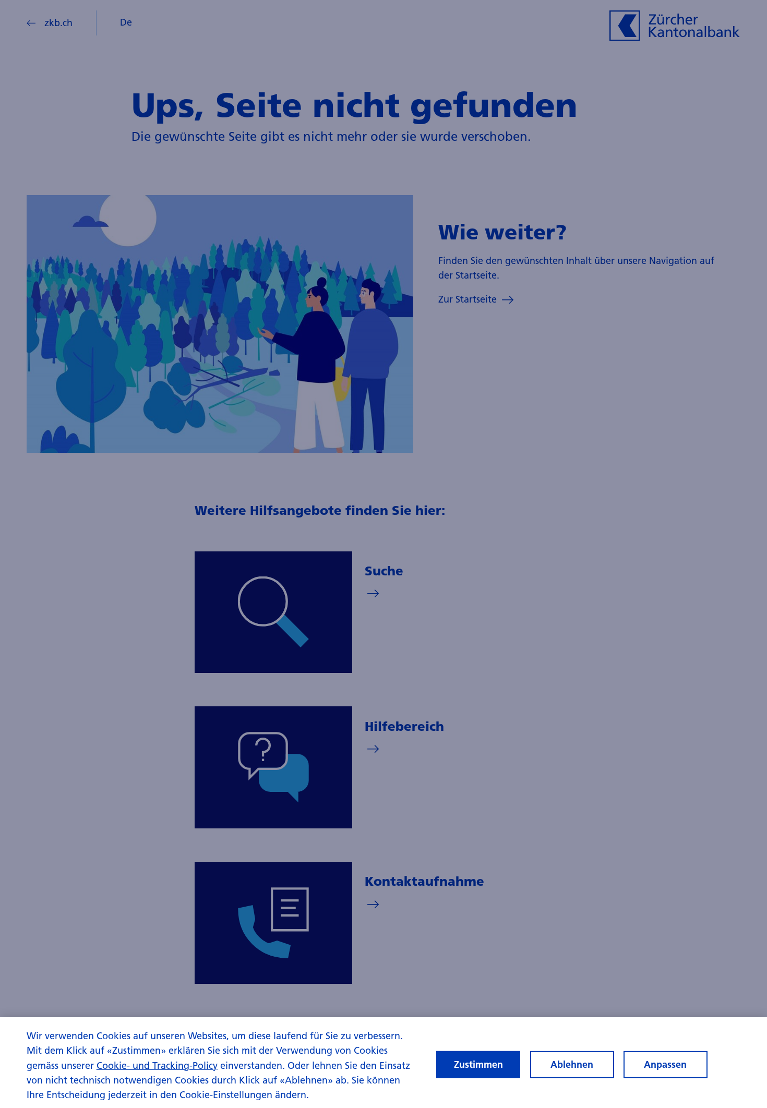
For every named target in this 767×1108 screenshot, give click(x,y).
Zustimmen (478, 1064)
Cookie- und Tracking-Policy (157, 1065)
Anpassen (665, 1064)
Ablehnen (571, 1064)
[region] (383, 1062)
